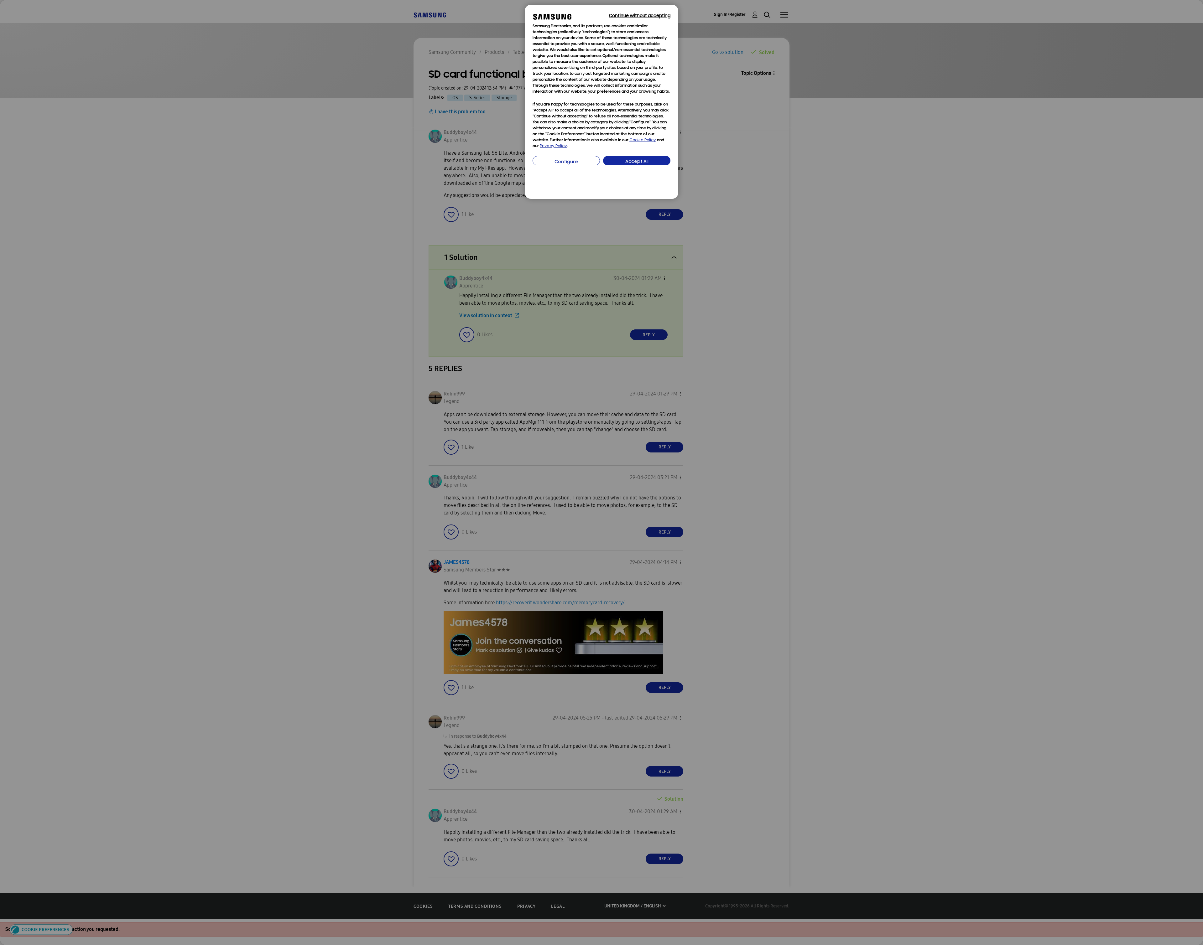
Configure (566, 162)
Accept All (636, 161)
